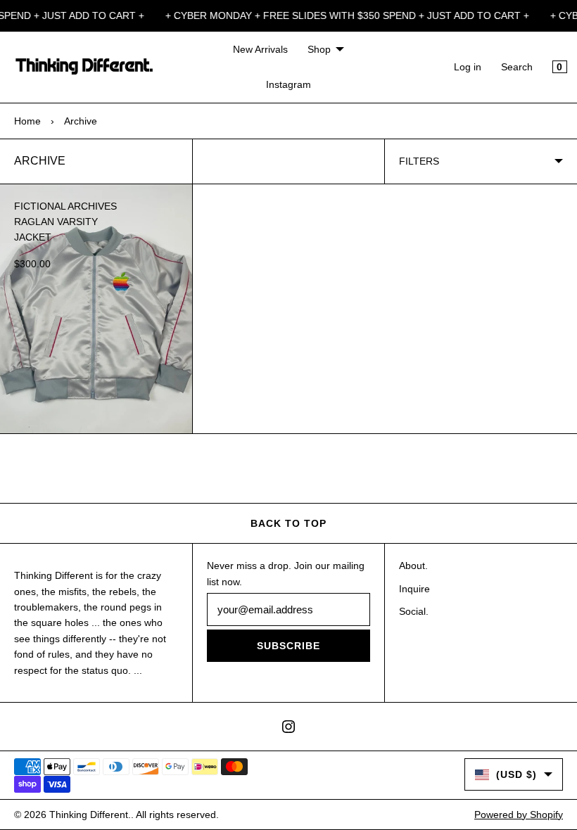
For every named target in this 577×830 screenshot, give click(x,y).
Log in (467, 66)
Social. (414, 611)
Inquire (414, 588)
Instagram (288, 84)
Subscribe (288, 645)
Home (27, 121)
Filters (419, 161)
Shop (319, 49)
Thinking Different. (90, 814)
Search (517, 66)
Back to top (288, 523)
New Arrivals (260, 49)
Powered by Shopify (518, 814)
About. (413, 565)
